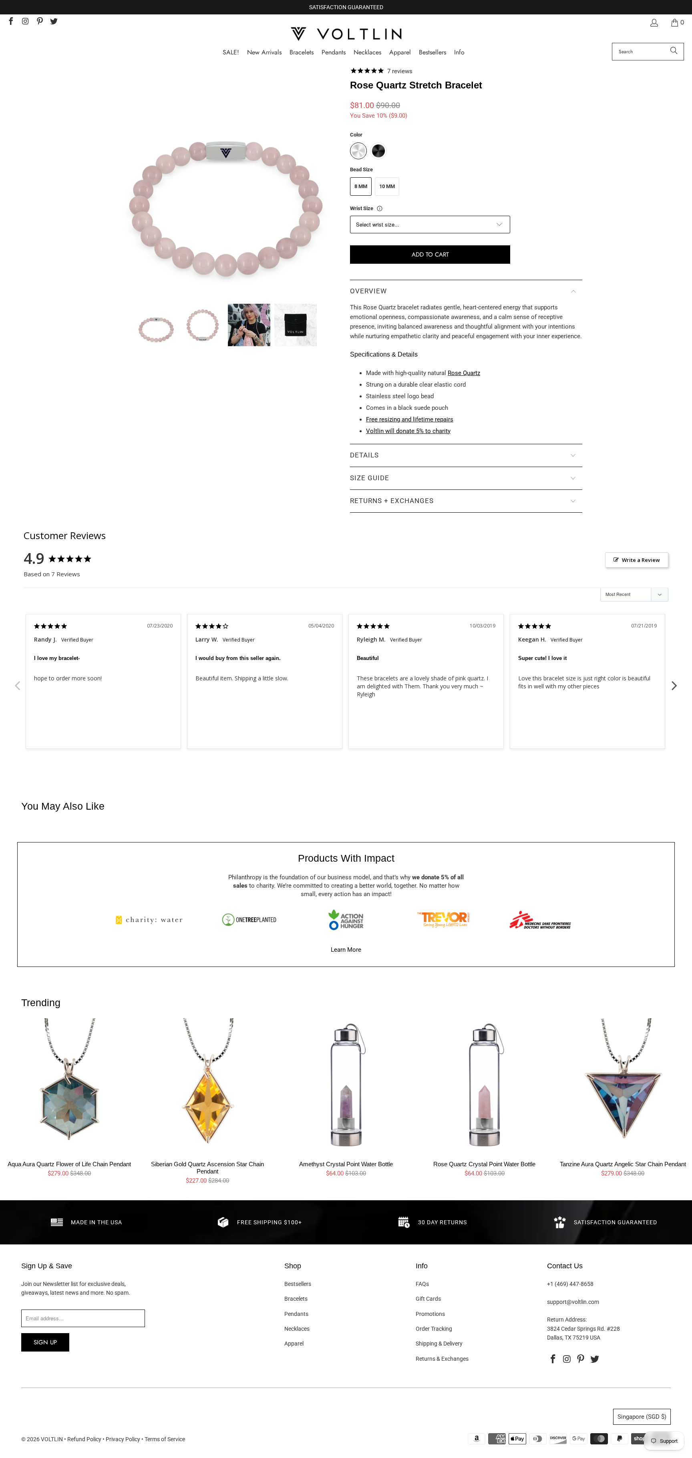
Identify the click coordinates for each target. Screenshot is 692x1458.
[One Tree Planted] (249, 919)
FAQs (422, 1284)
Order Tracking (434, 1329)
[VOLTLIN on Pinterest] (39, 22)
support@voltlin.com (573, 1302)
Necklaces (297, 1329)
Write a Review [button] (641, 560)
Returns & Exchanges (442, 1359)
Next (674, 681)
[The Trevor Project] (443, 919)
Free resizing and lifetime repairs (409, 419)
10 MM (387, 186)
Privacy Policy (123, 1439)
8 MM (360, 186)
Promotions (430, 1314)
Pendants (296, 1314)
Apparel (294, 1343)
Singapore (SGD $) (642, 1416)
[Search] (674, 51)
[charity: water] (152, 919)
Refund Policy (84, 1439)
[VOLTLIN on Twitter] (53, 22)
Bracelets (296, 1299)
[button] (459, 52)
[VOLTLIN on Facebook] (10, 22)
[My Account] (653, 22)
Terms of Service (165, 1439)
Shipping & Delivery (439, 1343)
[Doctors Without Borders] (540, 919)
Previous (18, 681)
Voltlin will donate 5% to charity (408, 431)
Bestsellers (297, 1284)
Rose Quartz (464, 373)
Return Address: (567, 1319)
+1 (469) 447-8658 (570, 1284)
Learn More (346, 949)
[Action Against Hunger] (346, 919)
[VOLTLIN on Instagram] (24, 22)
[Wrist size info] (379, 208)
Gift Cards (428, 1299)
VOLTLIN (52, 1439)
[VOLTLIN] (346, 34)
